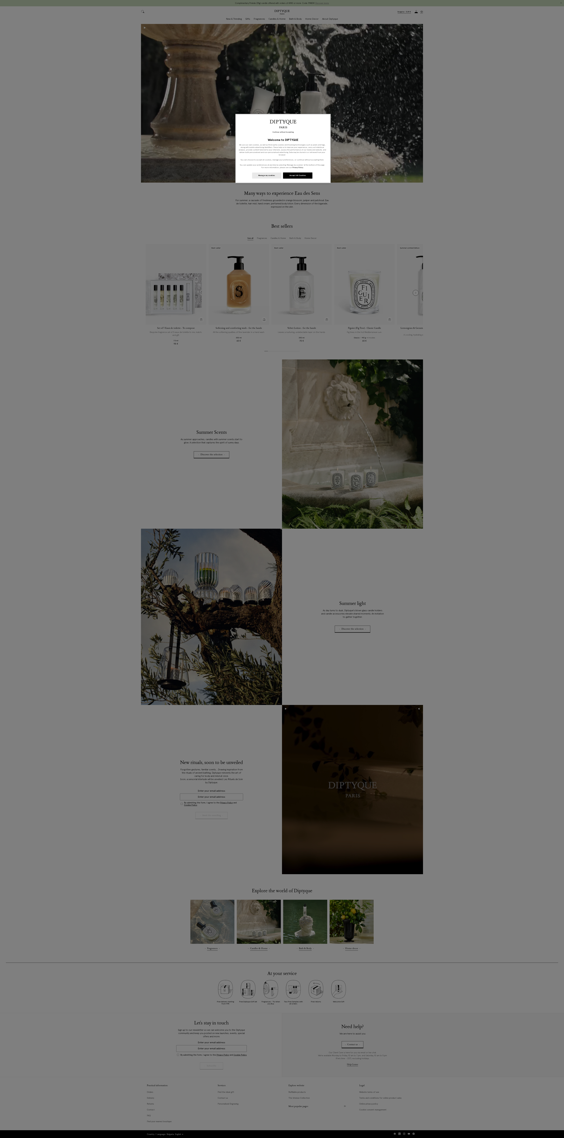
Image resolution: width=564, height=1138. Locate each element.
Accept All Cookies (297, 175)
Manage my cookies (266, 175)
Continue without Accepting (283, 132)
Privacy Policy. (297, 167)
